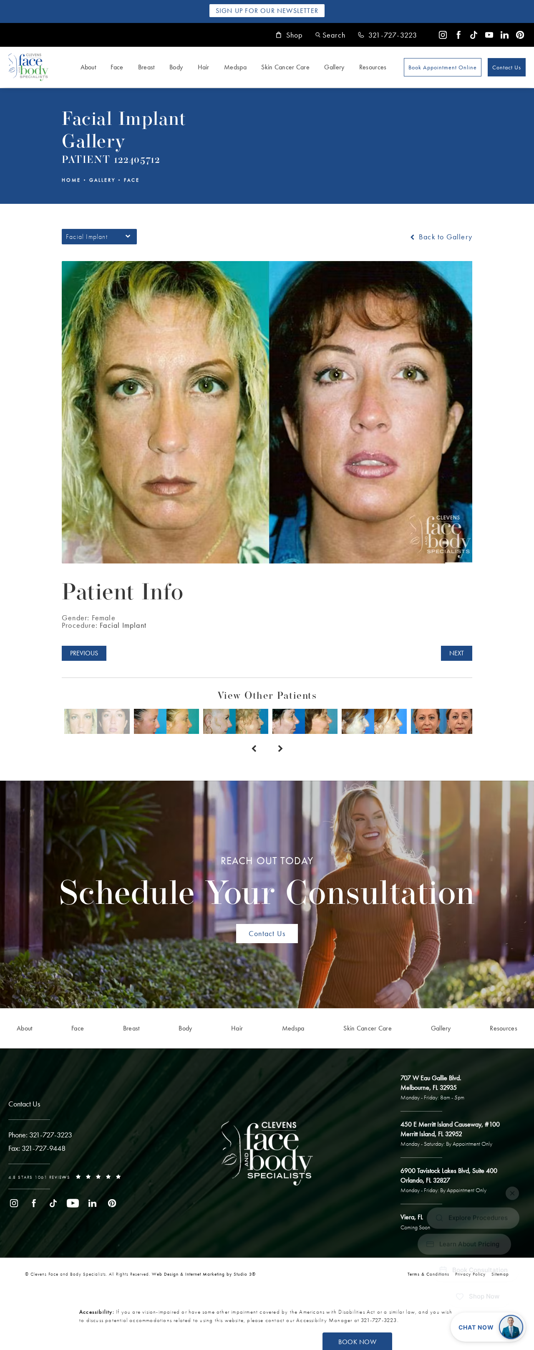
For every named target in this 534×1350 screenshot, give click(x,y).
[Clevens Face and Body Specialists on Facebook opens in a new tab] (458, 35)
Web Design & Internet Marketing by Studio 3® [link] (204, 1274)
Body (176, 67)
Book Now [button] (357, 1341)
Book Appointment (442, 67)
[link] (387, 35)
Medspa (235, 67)
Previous (84, 653)
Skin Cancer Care (285, 67)
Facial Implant (123, 625)
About (88, 67)
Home (71, 180)
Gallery (334, 67)
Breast (146, 67)
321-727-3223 (379, 1320)
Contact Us (506, 67)
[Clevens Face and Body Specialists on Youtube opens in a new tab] (489, 35)
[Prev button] (253, 749)
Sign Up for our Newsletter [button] (267, 10)
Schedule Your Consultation (267, 883)
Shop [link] (294, 35)
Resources (373, 67)
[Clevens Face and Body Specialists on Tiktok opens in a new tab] (473, 35)
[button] (330, 35)
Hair (203, 67)
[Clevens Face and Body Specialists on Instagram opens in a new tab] (442, 35)
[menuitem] (442, 35)
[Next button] (280, 749)
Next (456, 653)
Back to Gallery (444, 237)
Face (117, 67)
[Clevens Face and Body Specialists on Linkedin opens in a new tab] (504, 35)
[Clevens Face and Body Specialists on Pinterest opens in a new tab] (520, 35)
